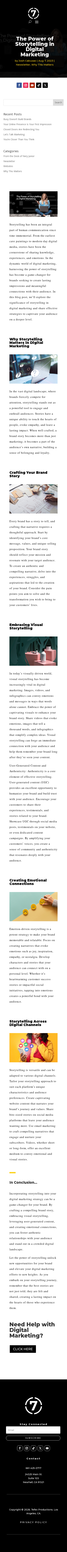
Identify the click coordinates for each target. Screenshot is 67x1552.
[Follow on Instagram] (25, 85)
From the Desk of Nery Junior (18, 156)
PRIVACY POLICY (33, 1522)
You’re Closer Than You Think (18, 139)
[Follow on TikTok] (38, 85)
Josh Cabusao (27, 60)
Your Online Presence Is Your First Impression (27, 124)
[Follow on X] (45, 85)
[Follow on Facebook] (19, 85)
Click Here (23, 1349)
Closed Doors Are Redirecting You (21, 129)
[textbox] (33, 272)
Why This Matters (42, 64)
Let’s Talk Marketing (14, 134)
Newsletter (23, 64)
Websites (8, 166)
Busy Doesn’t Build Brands (17, 119)
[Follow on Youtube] (32, 85)
